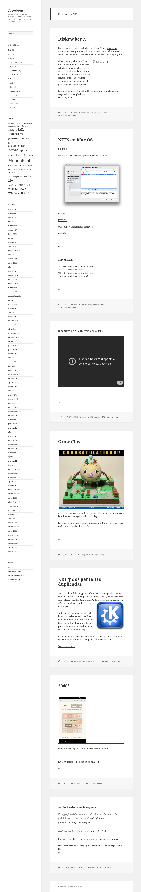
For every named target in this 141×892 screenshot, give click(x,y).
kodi (18, 155)
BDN (11, 83)
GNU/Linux (25, 138)
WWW (12, 74)
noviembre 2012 (14, 411)
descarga (25, 126)
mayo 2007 (12, 514)
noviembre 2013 (14, 374)
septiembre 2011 (14, 453)
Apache (25, 123)
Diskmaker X (72, 39)
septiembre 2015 (14, 296)
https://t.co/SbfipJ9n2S (92, 818)
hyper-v (12, 155)
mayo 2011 (12, 461)
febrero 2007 (13, 523)
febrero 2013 (13, 399)
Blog (11, 87)
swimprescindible (102, 113)
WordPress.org (14, 579)
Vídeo (63, 417)
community (12, 126)
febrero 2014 (13, 366)
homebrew (21, 143)
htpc (21, 150)
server (11, 172)
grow (11, 142)
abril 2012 (12, 432)
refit (85, 84)
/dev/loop (15, 10)
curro (19, 126)
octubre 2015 (13, 292)
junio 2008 (12, 498)
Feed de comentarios (16, 575)
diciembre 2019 (14, 250)
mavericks (90, 113)
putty (10, 169)
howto (13, 149)
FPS (21, 134)
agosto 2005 (12, 547)
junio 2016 (12, 263)
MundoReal (19, 160)
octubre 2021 (13, 230)
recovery (17, 168)
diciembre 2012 (14, 407)
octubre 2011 (13, 448)
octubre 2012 (13, 415)
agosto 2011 (12, 457)
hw (26, 150)
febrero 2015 (13, 321)
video (12, 103)
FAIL (21, 129)
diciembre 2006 (14, 527)
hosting (21, 145)
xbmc (11, 193)
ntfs (102, 304)
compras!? (14, 91)
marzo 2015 (13, 316)
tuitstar (13, 99)
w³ (11, 107)
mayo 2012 (12, 428)
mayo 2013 (12, 386)
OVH (10, 166)
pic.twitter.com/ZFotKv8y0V (74, 822)
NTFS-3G (62, 220)
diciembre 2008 (14, 494)
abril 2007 (12, 518)
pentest (15, 166)
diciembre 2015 (14, 283)
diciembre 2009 (14, 490)
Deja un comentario (68, 115)
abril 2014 (12, 358)
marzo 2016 (13, 271)
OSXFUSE (62, 148)
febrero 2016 (13, 275)
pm (20, 165)
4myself (11, 123)
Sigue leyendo (66, 97)
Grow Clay (69, 441)
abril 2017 (12, 255)
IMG (11, 95)
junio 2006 (12, 531)
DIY (9, 50)
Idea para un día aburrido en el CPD (80, 331)
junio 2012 (12, 424)
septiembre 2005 (14, 543)
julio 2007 (12, 510)
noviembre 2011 (14, 444)
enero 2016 (12, 279)
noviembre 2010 (14, 473)
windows (13, 188)
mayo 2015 (12, 308)
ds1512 (11, 130)
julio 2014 (12, 345)
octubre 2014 (13, 337)
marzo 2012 (13, 436)
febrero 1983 (13, 551)
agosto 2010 (12, 481)
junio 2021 (12, 234)
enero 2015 (12, 325)
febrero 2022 (13, 218)
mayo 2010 (12, 485)
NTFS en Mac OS (75, 140)
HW (9, 54)
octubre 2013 (13, 378)
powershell (27, 166)
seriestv (26, 168)
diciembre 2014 (14, 329)
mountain (97, 304)
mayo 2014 (12, 353)
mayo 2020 (12, 242)
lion (82, 304)
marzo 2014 (13, 362)
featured (13, 134)
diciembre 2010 (14, 469)
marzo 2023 (13, 209)
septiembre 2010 (14, 477)
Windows (13, 70)
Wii (28, 185)
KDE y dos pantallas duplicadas (79, 581)
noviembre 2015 (14, 288)
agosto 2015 (12, 300)
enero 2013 (12, 403)
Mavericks (112, 48)
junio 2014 (12, 349)
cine (30, 123)
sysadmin (12, 185)
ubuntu (21, 185)
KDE (92, 661)
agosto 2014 (12, 341)
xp (16, 193)
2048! (63, 686)
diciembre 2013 (14, 370)
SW (9, 58)
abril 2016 (12, 267)
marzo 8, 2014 (98, 831)
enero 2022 (12, 222)
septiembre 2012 (14, 419)
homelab (12, 145)
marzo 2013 (13, 395)
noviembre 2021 (14, 226)
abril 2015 (12, 312)
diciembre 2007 (14, 502)
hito (15, 143)
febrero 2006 (13, 535)
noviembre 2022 (14, 213)
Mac (11, 66)
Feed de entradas (14, 571)
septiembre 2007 (14, 506)
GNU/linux (14, 62)
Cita (62, 867)
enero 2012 (12, 440)
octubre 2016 (13, 259)
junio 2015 (12, 304)
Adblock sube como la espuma (77, 807)
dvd (15, 130)
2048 (108, 748)
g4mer (13, 138)
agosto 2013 (12, 382)
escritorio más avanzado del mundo (100, 51)
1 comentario (99, 555)
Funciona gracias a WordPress (70, 886)
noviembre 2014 (14, 333)
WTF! (10, 79)
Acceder (11, 567)
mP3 (31, 156)
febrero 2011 (13, 465)
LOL (25, 155)
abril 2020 (12, 246)
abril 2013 (12, 391)
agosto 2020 (12, 238)
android (18, 123)
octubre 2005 (13, 539)
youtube (23, 193)
